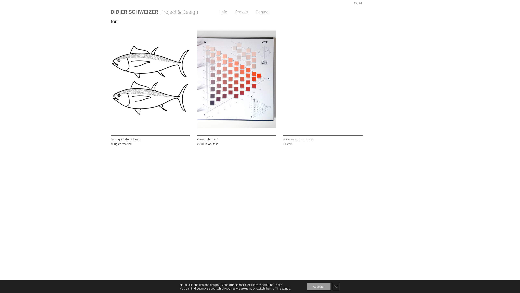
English (358, 3)
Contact (263, 12)
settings (285, 288)
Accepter (318, 286)
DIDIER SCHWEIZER (134, 12)
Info (223, 12)
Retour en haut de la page (298, 139)
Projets (241, 12)
